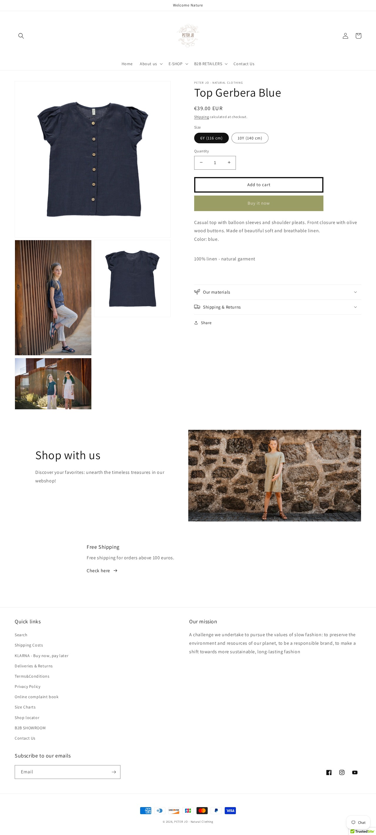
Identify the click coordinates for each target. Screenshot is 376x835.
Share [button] (206, 322)
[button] (21, 35)
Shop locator (27, 717)
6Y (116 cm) (211, 137)
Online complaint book (37, 696)
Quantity (201, 150)
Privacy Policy (27, 686)
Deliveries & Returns (34, 666)
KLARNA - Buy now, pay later (41, 655)
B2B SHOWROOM (30, 727)
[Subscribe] (113, 772)
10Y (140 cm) (250, 137)
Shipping (201, 117)
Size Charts (25, 707)
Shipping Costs (29, 645)
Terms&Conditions (32, 676)
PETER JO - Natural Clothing (193, 822)
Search (21, 634)
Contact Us (25, 738)
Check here (98, 571)
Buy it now (259, 203)
